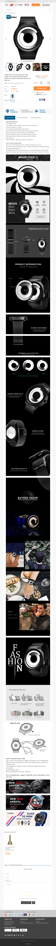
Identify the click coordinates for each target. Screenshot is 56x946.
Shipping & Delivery (9, 923)
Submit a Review (26, 902)
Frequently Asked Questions (26, 923)
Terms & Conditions (32, 898)
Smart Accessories (11, 12)
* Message (7, 884)
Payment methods (8, 921)
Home (5, 12)
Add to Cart (42, 88)
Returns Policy (7, 924)
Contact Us (22, 921)
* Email (7, 877)
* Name (7, 873)
